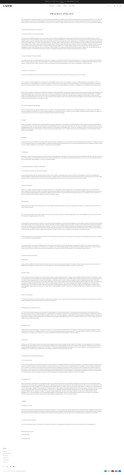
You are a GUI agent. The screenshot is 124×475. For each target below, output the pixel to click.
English (108, 5)
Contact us (5, 462)
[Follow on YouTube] (13, 466)
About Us (5, 451)
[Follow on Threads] (10, 466)
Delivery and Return (7, 453)
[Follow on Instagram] (7, 466)
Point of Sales (72, 6)
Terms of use (5, 457)
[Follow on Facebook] (3, 466)
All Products (51, 6)
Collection (59, 6)
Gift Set (65, 6)
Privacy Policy (6, 455)
